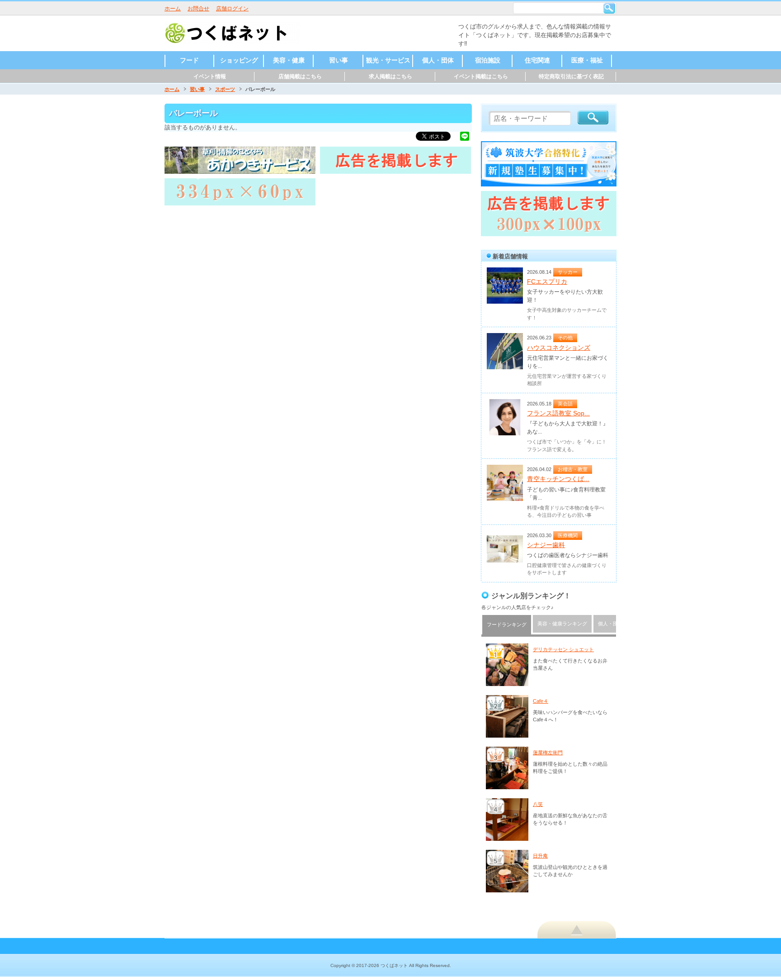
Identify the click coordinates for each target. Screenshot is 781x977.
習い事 (338, 60)
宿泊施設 (487, 60)
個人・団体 (438, 60)
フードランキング (507, 624)
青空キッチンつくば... (558, 478)
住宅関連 (537, 60)
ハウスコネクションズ (558, 347)
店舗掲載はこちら (300, 76)
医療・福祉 (587, 60)
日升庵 (540, 855)
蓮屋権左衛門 (548, 752)
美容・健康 (289, 60)
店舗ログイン (232, 8)
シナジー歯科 (546, 544)
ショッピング (239, 60)
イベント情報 (209, 76)
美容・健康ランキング (562, 623)
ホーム (173, 8)
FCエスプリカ (547, 281)
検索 (609, 8)
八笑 (538, 804)
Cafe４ (540, 701)
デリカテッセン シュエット (563, 649)
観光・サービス (388, 60)
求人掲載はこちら (390, 76)
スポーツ (225, 89)
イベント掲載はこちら (481, 76)
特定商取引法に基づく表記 (571, 76)
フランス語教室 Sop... (558, 413)
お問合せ (198, 8)
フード (189, 60)
